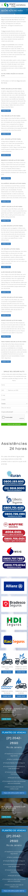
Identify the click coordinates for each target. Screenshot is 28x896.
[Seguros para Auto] (15, 5)
